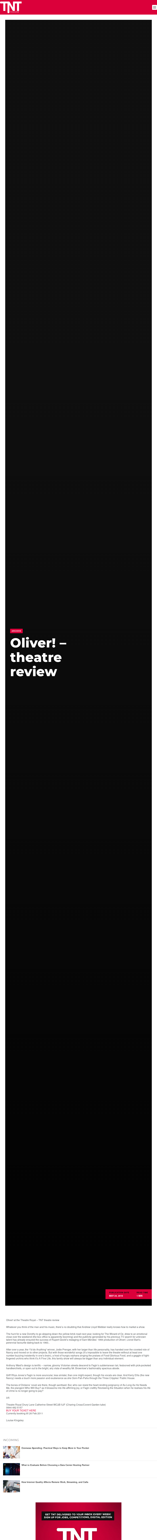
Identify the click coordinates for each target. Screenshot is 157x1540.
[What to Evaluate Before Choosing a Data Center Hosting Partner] (11, 1469)
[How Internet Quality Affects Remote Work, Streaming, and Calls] (11, 1486)
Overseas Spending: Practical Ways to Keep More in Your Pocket (55, 1447)
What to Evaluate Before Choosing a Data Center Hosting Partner (55, 1464)
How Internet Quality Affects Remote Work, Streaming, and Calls (54, 1482)
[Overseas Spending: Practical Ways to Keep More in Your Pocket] (11, 1452)
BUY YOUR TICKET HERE (21, 1410)
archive (16, 631)
